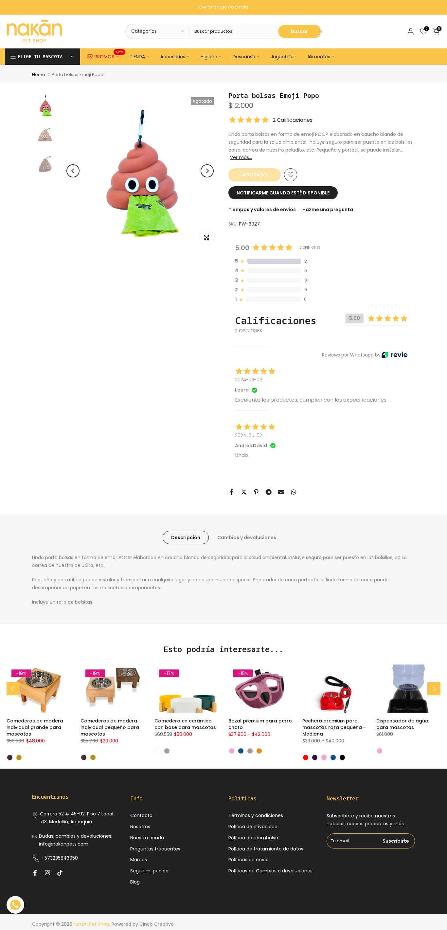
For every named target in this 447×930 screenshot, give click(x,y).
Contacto (141, 815)
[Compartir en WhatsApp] (293, 492)
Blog (135, 882)
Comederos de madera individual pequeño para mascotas (109, 727)
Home (38, 74)
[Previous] (73, 170)
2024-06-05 (248, 379)
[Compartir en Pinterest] (256, 492)
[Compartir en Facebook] (231, 492)
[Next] (207, 170)
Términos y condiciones (255, 815)
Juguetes (281, 56)
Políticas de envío (248, 859)
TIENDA (137, 56)
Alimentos (318, 56)
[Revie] (394, 354)
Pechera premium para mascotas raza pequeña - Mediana (334, 727)
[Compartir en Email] (281, 492)
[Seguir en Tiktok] (60, 873)
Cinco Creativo (156, 924)
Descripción (185, 537)
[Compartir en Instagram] (47, 873)
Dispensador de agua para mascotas (402, 724)
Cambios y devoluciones (246, 537)
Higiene (209, 56)
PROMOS (109, 55)
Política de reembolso (253, 837)
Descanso (244, 56)
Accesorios (172, 56)
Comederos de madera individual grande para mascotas (35, 727)
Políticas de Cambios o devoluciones (270, 870)
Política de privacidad (252, 826)
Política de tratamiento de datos (265, 849)
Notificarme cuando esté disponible (283, 193)
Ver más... (241, 157)
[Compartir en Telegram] (269, 492)
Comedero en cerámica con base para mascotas (185, 724)
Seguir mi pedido (149, 870)
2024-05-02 (248, 435)
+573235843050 (60, 858)
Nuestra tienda (147, 837)
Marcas (138, 859)
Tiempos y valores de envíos (262, 209)
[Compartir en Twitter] (244, 492)
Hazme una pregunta (327, 209)
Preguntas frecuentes (155, 849)
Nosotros (140, 826)
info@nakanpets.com (63, 844)
